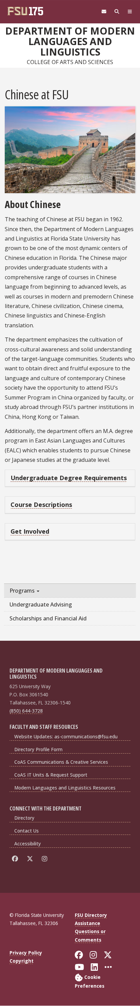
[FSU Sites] (129, 12)
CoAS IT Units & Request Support (50, 775)
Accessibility (27, 843)
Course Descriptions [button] (41, 504)
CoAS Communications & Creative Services (61, 762)
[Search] (117, 12)
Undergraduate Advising (41, 604)
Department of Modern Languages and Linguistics (70, 41)
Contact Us (26, 830)
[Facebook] (16, 859)
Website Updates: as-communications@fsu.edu (66, 736)
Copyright (22, 961)
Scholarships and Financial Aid (48, 618)
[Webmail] (104, 12)
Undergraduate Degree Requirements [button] (69, 478)
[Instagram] (46, 859)
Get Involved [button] (30, 531)
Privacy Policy (26, 952)
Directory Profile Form (38, 749)
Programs (23, 590)
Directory (24, 818)
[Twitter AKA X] (31, 859)
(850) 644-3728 (26, 710)
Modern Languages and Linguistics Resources (65, 787)
